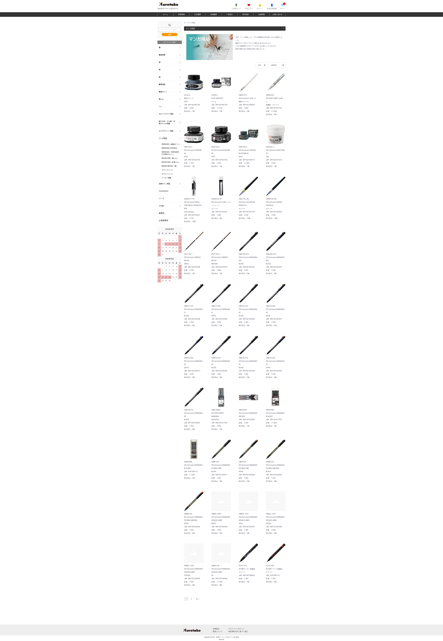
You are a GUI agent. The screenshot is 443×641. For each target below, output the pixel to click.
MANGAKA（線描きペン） (171, 144)
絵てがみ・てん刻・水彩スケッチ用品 (167, 122)
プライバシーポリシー (236, 629)
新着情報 (181, 14)
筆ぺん (161, 99)
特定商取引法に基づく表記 (238, 631)
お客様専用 (163, 220)
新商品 (161, 213)
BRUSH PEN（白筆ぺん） (171, 162)
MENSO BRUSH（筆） (170, 166)
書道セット (163, 92)
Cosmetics (163, 191)
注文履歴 (197, 14)
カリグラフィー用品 (166, 131)
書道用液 (162, 55)
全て (185, 23)
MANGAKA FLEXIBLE (169, 148)
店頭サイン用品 (164, 184)
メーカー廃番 (166, 178)
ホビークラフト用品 (166, 114)
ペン (160, 106)
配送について (218, 631)
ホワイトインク (167, 174)
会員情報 (261, 14)
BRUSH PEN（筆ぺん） (170, 158)
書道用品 (162, 84)
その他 (161, 206)
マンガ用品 (163, 138)
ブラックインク (167, 170)
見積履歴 (213, 14)
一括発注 (229, 14)
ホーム (165, 14)
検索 (169, 34)
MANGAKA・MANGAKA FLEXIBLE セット (170, 153)
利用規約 (216, 629)
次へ (197, 599)
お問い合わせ (277, 14)
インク (161, 198)
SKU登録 (245, 14)
